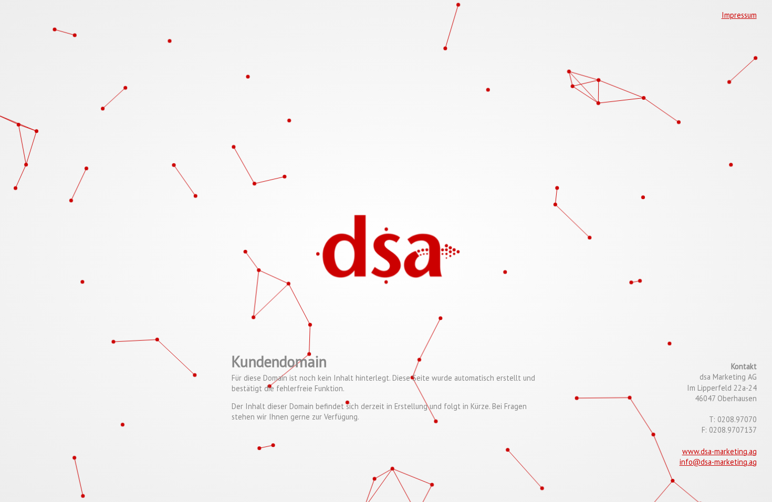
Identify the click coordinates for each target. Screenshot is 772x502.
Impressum (739, 15)
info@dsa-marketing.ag (718, 462)
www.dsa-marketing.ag (719, 451)
